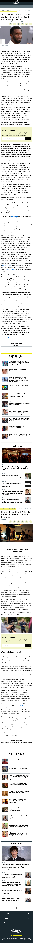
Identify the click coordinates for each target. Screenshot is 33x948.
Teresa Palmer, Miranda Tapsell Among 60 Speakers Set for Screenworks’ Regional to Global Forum (15, 468)
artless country (12, 719)
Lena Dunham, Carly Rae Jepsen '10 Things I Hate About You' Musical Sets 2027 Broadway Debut (18, 809)
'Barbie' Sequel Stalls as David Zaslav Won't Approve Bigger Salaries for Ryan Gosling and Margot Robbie (19, 363)
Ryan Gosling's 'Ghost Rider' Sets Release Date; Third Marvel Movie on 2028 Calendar (18, 801)
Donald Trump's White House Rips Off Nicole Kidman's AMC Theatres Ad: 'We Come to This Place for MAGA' (19, 395)
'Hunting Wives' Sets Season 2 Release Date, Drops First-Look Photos (19, 792)
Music (9, 10)
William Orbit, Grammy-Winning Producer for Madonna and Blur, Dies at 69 (19, 371)
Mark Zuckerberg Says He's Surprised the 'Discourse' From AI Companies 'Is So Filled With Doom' (13, 501)
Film (3, 464)
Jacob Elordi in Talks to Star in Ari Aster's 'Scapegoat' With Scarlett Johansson (12, 493)
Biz (3, 497)
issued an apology (11, 269)
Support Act (13, 732)
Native (30, 742)
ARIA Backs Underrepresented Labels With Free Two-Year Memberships (11, 485)
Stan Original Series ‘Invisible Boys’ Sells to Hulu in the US (11, 899)
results (12, 661)
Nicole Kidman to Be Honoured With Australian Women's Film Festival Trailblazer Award (11, 884)
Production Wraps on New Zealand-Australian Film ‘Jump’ (11, 476)
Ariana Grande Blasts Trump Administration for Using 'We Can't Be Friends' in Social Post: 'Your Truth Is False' (18, 826)
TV (3, 888)
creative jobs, (15, 742)
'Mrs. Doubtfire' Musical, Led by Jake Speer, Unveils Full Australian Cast (18, 767)
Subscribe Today (16, 936)
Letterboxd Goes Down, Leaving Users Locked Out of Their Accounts (18, 386)
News (15, 10)
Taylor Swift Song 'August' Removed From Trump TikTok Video (18, 427)
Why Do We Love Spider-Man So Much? (19, 759)
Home (3, 10)
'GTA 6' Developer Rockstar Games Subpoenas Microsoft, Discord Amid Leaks (18, 785)
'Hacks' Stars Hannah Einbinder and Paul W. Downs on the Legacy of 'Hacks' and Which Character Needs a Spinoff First (19, 436)
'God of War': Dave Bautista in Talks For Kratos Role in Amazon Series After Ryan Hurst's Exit (19, 419)
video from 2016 (7, 265)
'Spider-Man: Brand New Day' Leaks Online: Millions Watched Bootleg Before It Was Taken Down (19, 403)
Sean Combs (16, 345)
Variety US (7, 337)
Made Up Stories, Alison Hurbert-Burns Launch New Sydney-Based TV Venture (12, 892)
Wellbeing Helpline (25, 705)
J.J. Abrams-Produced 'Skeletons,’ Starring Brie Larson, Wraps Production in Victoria (19, 817)
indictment (14, 216)
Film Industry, (24, 742)
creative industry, (6, 742)
